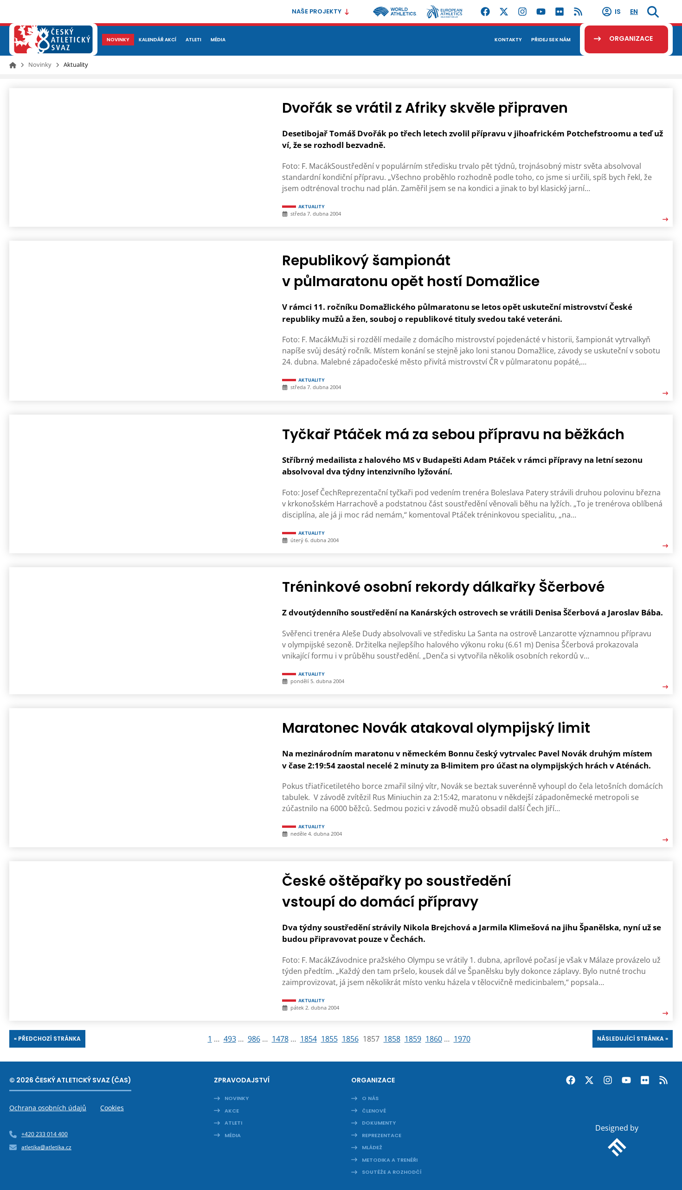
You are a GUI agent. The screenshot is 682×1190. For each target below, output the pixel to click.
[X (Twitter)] (504, 11)
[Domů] (12, 65)
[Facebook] (485, 11)
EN (634, 11)
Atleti (233, 1122)
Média (233, 1135)
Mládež (372, 1147)
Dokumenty (379, 1122)
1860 (433, 1039)
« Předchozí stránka (47, 1039)
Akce (232, 1110)
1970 (462, 1039)
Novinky (39, 64)
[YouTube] (541, 11)
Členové (374, 1110)
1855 (329, 1039)
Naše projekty (316, 11)
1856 (350, 1039)
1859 (413, 1039)
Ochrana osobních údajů (47, 1107)
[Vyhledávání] (653, 11)
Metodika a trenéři (390, 1160)
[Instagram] (522, 11)
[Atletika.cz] (53, 39)
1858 (392, 1039)
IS (618, 11)
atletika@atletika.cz (46, 1147)
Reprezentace (381, 1135)
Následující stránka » (632, 1039)
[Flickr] (559, 11)
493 (230, 1039)
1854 (308, 1039)
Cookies (112, 1107)
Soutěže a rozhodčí (392, 1172)
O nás (370, 1098)
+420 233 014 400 (44, 1134)
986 (254, 1039)
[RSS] (578, 11)
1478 (280, 1039)
